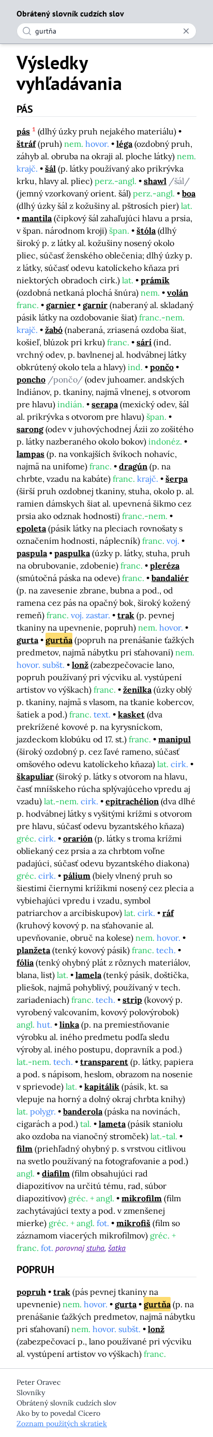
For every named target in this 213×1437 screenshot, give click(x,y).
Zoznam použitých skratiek (62, 1423)
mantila (37, 218)
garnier (60, 305)
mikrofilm (141, 1198)
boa (188, 193)
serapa (105, 404)
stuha (95, 1248)
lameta (112, 1124)
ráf (168, 913)
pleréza (164, 565)
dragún (133, 466)
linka (69, 1024)
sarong (30, 429)
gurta (27, 640)
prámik (155, 280)
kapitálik (101, 1086)
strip (132, 1000)
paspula (32, 553)
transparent (104, 1062)
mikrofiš (133, 1223)
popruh (31, 1292)
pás (23, 131)
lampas (30, 454)
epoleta (31, 528)
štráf (26, 144)
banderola (82, 1111)
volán (177, 292)
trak (125, 615)
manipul (174, 739)
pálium (76, 875)
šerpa (176, 478)
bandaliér (170, 578)
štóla (146, 230)
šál (50, 168)
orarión (78, 838)
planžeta (33, 950)
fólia (25, 962)
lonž (80, 665)
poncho (31, 379)
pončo (162, 367)
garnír (95, 305)
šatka (117, 1248)
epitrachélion (132, 801)
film (25, 1148)
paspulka (72, 553)
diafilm (56, 1173)
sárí (143, 342)
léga (124, 144)
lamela (88, 975)
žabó (54, 330)
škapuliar (35, 776)
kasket (131, 714)
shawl (155, 181)
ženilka (137, 689)
